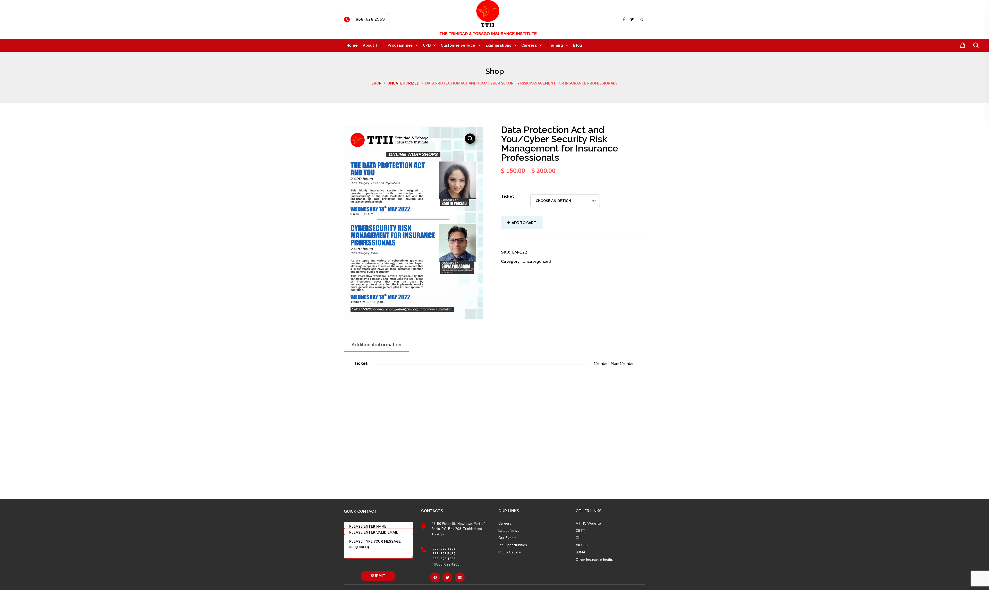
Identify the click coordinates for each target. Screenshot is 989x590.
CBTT (580, 530)
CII (577, 538)
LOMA (580, 552)
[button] (962, 45)
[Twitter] (447, 577)
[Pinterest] (460, 577)
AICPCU (582, 545)
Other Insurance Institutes (597, 560)
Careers (504, 523)
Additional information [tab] (376, 344)
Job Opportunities (512, 545)
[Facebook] (435, 577)
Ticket (507, 196)
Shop (376, 83)
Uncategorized (403, 83)
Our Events (507, 538)
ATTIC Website (588, 523)
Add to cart (524, 223)
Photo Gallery (509, 552)
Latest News (508, 530)
